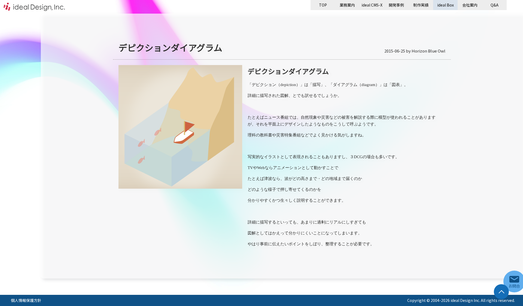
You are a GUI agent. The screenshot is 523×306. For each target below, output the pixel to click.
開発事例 (396, 5)
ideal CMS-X (371, 5)
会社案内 (470, 5)
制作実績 (420, 5)
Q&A (494, 5)
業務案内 (347, 5)
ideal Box (445, 5)
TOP (323, 5)
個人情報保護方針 (26, 300)
